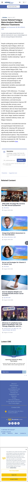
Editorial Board (14, 385)
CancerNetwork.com (14, 389)
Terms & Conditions (14, 400)
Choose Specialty (12, 6)
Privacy (14, 398)
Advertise (14, 396)
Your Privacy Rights (14, 403)
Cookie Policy (13, 467)
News (16, 433)
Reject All (14, 475)
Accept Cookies (14, 479)
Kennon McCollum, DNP (10, 237)
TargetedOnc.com (14, 394)
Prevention (4, 173)
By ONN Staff (7, 297)
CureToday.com (14, 391)
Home (3, 433)
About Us (14, 383)
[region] (14, 464)
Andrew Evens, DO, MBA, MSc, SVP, (12, 328)
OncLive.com (14, 392)
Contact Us (14, 387)
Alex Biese (6, 207)
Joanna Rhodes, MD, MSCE (9, 330)
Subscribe (20, 160)
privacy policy (8, 164)
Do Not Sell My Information (14, 401)
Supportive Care (13, 173)
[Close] (26, 449)
